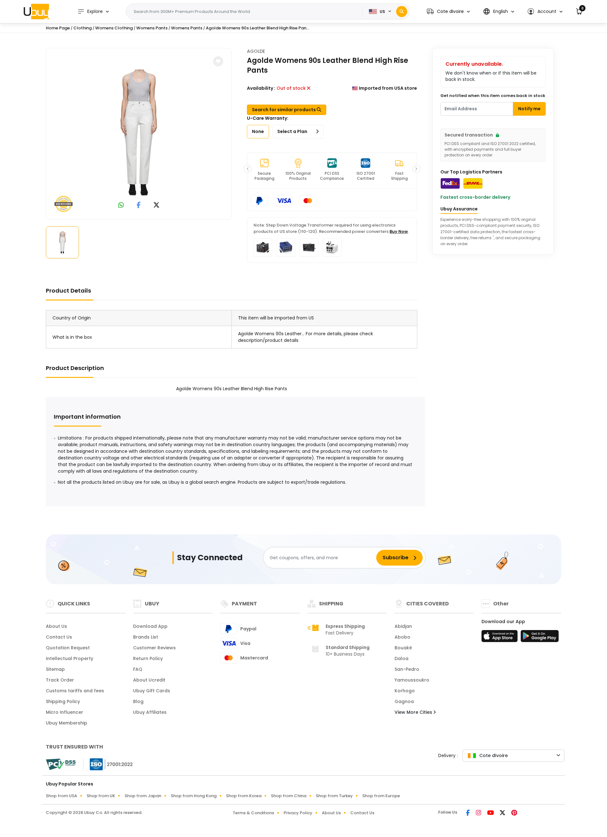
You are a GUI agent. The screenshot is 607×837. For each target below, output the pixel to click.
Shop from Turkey (334, 796)
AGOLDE (256, 51)
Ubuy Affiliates (150, 712)
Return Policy (148, 658)
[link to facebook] (139, 205)
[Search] (401, 11)
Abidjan (403, 626)
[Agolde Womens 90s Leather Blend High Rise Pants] (139, 133)
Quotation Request (68, 648)
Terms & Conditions (253, 813)
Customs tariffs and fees (75, 691)
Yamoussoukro (412, 680)
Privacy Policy (298, 813)
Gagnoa (404, 701)
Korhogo (405, 691)
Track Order (60, 680)
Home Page (58, 28)
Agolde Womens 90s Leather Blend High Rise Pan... (257, 28)
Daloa (401, 658)
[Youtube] (491, 813)
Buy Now (398, 231)
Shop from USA (61, 796)
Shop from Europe (381, 796)
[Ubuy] (36, 11)
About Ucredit (149, 680)
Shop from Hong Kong (194, 796)
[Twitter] (503, 813)
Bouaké (403, 648)
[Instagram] (479, 813)
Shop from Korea (243, 796)
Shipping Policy (63, 701)
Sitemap (55, 669)
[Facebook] (468, 813)
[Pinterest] (514, 813)
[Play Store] (540, 638)
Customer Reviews (154, 648)
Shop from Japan (143, 796)
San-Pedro (407, 669)
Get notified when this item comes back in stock (492, 96)
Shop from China (288, 796)
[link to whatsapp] (121, 205)
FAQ (137, 669)
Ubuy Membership (66, 723)
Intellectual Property (69, 658)
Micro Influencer (64, 712)
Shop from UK (101, 796)
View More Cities (414, 712)
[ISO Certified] (108, 764)
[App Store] (500, 638)
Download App (150, 626)
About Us (56, 626)
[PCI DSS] (61, 764)
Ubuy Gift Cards (151, 691)
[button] (448, 11)
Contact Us (59, 637)
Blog (138, 701)
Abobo (402, 637)
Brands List (145, 637)
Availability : (261, 88)
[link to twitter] (156, 205)
